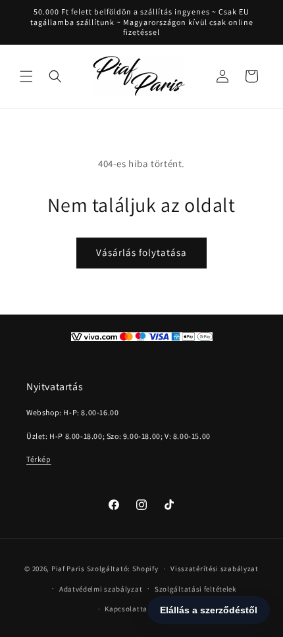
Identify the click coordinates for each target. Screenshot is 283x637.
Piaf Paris (68, 568)
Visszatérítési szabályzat (214, 568)
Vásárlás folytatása (141, 252)
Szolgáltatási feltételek (195, 589)
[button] (26, 76)
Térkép (38, 459)
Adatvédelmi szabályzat (100, 589)
